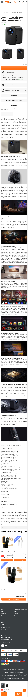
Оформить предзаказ (20, 560)
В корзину (4, 693)
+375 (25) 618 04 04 (7, 639)
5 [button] (18, 61)
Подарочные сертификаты (20, 609)
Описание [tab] (14, 95)
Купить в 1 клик (18, 694)
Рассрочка (3, 613)
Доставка (3, 617)
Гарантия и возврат (5, 620)
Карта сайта (17, 617)
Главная (2, 9)
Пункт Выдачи (7, 79)
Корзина (16, 615)
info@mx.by (5, 629)
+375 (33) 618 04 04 (7, 635)
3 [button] (14, 61)
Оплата (2, 609)
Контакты (3, 607)
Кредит (14, 67)
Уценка (2, 624)
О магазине (16, 613)
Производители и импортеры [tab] (14, 100)
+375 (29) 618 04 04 (7, 637)
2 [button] (12, 61)
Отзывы (16, 607)
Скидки (2, 622)
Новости (16, 611)
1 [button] (10, 61)
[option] (14, 35)
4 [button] (16, 61)
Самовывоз (3, 615)
